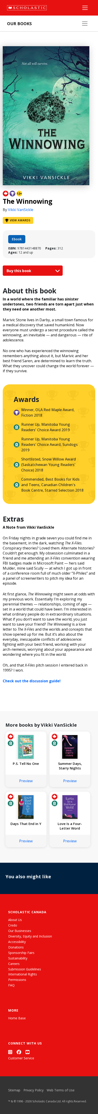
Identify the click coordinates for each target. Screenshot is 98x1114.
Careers (14, 963)
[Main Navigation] (85, 7)
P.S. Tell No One (26, 763)
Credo (12, 925)
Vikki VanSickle (20, 209)
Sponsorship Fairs (21, 953)
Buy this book (19, 270)
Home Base (17, 1018)
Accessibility (17, 942)
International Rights (22, 974)
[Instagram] (10, 1052)
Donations (16, 947)
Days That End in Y (25, 823)
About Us (15, 920)
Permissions (17, 979)
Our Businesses (19, 931)
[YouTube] (28, 1052)
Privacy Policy (33, 1090)
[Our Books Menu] (85, 23)
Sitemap (14, 1090)
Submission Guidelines (24, 969)
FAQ (11, 985)
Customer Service (21, 1058)
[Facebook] (19, 1052)
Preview (26, 780)
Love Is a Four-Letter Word (70, 825)
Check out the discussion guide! (32, 680)
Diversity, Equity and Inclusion (30, 936)
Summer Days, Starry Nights (70, 765)
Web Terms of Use (61, 1090)
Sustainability (17, 958)
